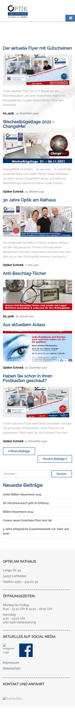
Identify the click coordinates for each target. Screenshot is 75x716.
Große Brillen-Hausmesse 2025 (22, 494)
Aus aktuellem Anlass (24, 324)
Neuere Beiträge (54, 459)
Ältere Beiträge (20, 451)
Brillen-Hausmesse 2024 (18, 511)
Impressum (11, 663)
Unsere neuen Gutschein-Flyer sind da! (27, 520)
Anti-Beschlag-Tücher (24, 273)
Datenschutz (12, 668)
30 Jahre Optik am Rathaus (29, 200)
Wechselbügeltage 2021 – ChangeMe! (29, 124)
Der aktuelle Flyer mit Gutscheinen (37, 48)
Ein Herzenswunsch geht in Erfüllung (26, 503)
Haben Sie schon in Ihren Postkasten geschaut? (27, 378)
